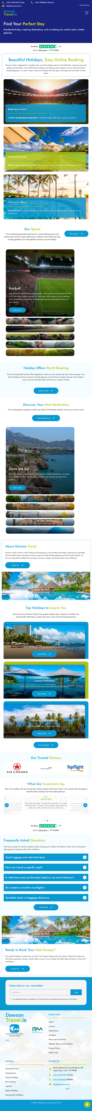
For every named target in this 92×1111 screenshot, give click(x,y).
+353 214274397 (12, 2)
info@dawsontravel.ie (14, 6)
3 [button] (47, 821)
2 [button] (45, 821)
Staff (7, 1040)
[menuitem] (84, 5)
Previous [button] (7, 805)
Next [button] (85, 805)
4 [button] (50, 821)
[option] (17, 768)
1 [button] (42, 821)
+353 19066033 (41, 2)
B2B (67, 1088)
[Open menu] (86, 12)
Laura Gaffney (46, 796)
